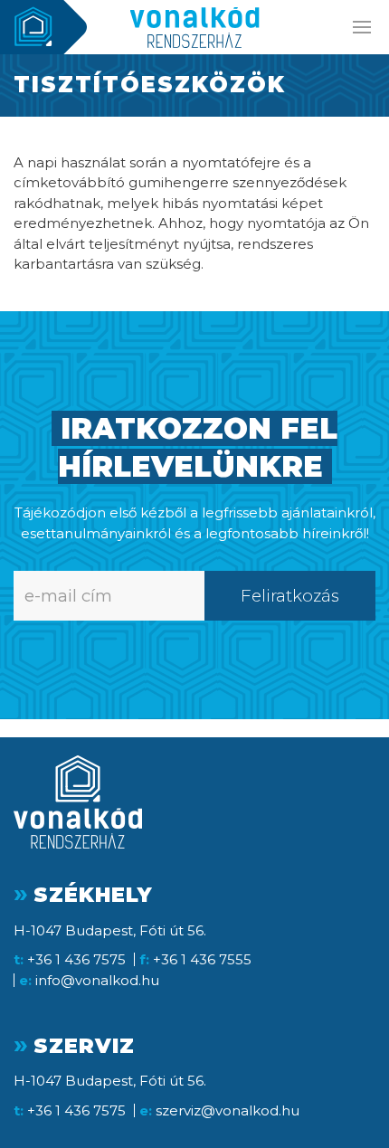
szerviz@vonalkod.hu (227, 1110)
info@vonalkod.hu (97, 980)
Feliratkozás (290, 595)
